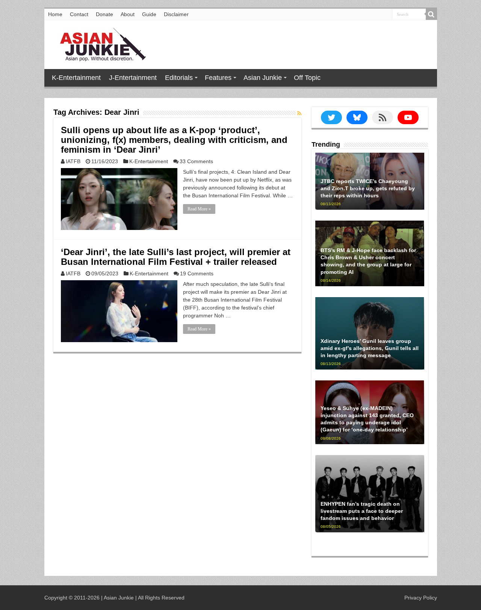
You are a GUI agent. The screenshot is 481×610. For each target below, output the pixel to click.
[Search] (431, 14)
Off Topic (307, 77)
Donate (104, 14)
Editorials (179, 77)
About (128, 14)
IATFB (73, 161)
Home (55, 14)
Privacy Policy (420, 598)
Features (218, 77)
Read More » (199, 209)
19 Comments (196, 273)
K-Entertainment (76, 77)
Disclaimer (176, 14)
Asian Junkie (263, 77)
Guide (149, 14)
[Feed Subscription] (299, 113)
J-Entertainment (133, 77)
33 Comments (196, 161)
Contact (79, 14)
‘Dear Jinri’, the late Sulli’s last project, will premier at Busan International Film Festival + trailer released (175, 257)
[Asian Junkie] (99, 43)
